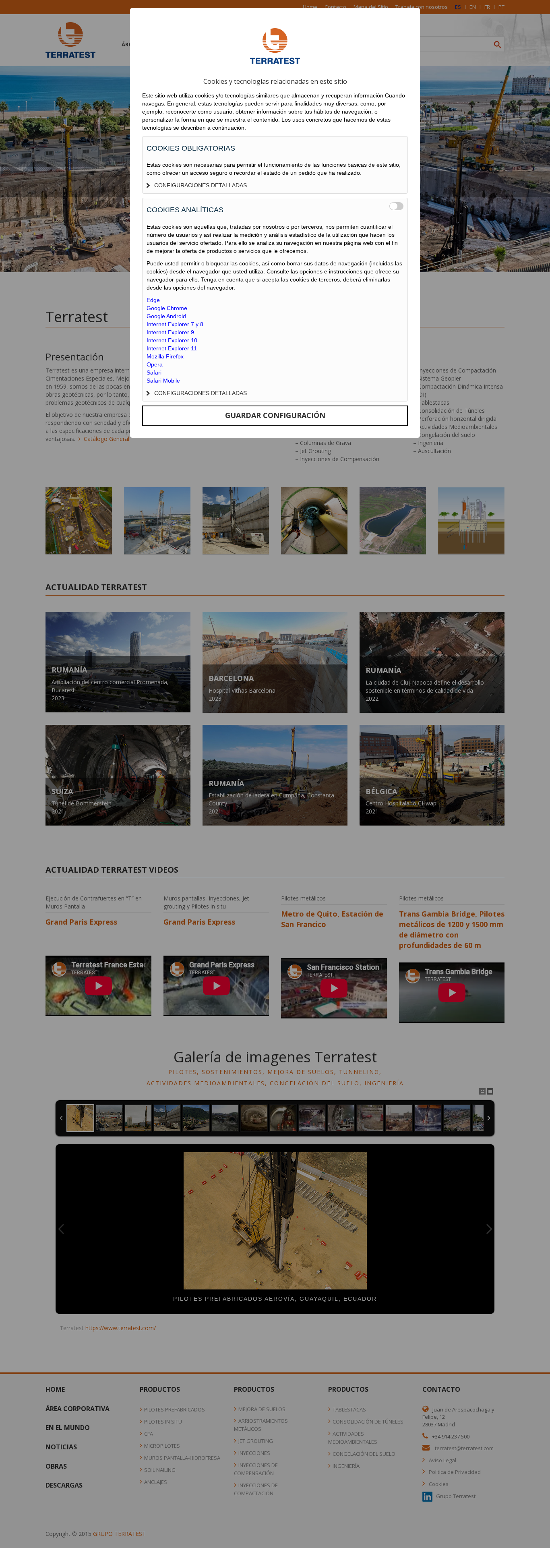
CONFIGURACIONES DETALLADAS (200, 185)
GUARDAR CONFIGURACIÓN (275, 415)
